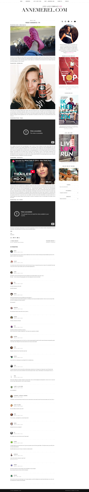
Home (21, 1)
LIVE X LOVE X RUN (37, 1)
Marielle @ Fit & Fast (14, 459)
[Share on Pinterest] (17, 238)
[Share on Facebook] (14, 238)
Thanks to (60, 1)
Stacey (15, 261)
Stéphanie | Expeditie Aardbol (21, 395)
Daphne (15, 336)
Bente (15, 250)
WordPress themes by (72, 490)
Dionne (15, 316)
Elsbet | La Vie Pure (18, 386)
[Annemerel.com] (44, 8)
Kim (14, 282)
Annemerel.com (17, 490)
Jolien (15, 356)
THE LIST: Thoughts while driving (17, 241)
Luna (15, 365)
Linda (15, 271)
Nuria (15, 423)
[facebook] (68, 21)
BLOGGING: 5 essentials (50, 241)
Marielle (16, 454)
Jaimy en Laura (17, 404)
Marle (15, 293)
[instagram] (65, 21)
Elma (15, 347)
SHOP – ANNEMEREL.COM (49, 1)
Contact (67, 1)
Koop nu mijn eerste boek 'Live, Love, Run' (68, 162)
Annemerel (28, 1)
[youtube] (75, 21)
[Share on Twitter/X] (15, 238)
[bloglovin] (71, 21)
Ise (14, 432)
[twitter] (62, 21)
